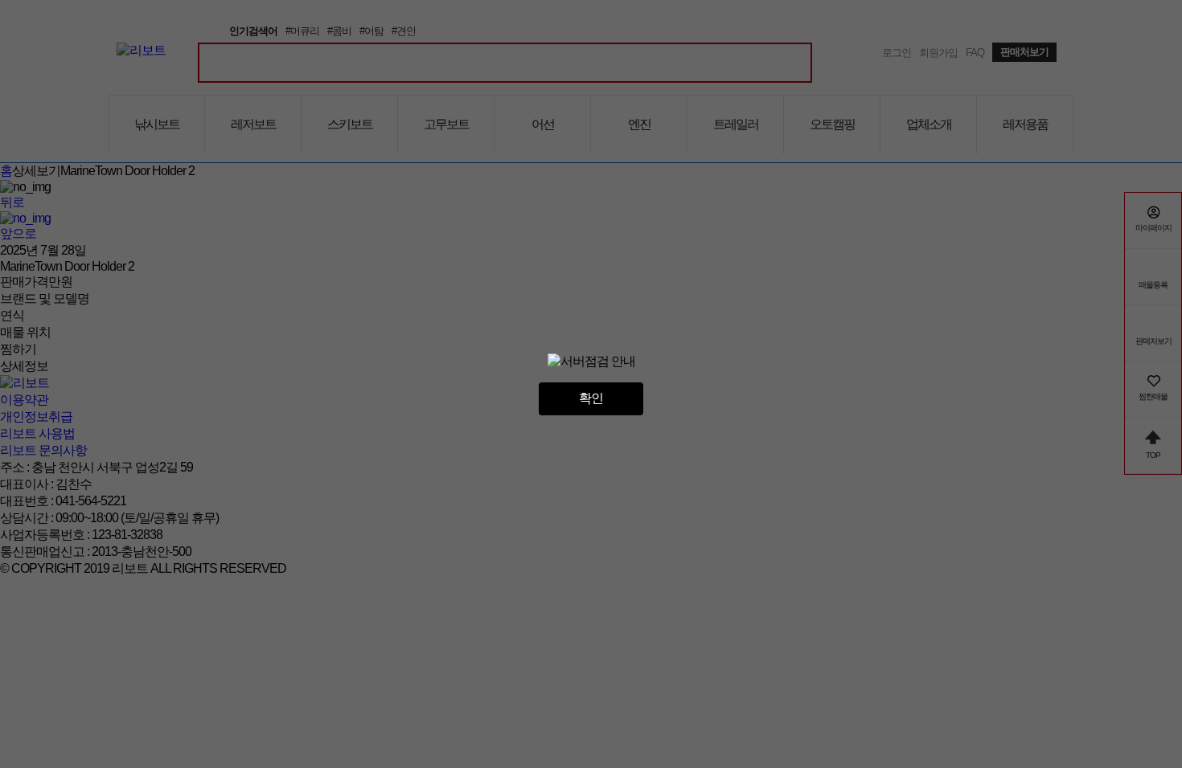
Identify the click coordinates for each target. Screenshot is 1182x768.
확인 (591, 398)
